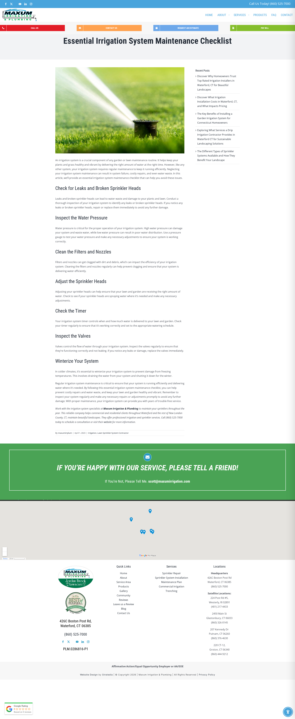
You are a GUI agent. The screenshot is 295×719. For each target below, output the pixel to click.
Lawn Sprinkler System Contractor (113, 433)
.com (169, 481)
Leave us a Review (123, 604)
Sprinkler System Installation (171, 577)
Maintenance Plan (171, 582)
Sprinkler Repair (171, 573)
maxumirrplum (65, 433)
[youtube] (77, 642)
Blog (123, 608)
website (108, 422)
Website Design (89, 674)
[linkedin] (82, 642)
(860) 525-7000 (75, 634)
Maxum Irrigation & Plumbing (120, 408)
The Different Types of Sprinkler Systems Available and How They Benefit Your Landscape (216, 156)
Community (123, 595)
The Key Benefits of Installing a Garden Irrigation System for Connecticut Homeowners (214, 118)
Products (123, 586)
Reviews (123, 600)
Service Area (123, 582)
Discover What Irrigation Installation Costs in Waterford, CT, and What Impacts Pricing (217, 102)
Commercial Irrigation (171, 586)
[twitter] (68, 642)
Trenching (171, 591)
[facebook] (63, 642)
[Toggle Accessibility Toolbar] (288, 712)
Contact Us (123, 613)
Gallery (124, 591)
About (123, 577)
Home (123, 573)
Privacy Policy (207, 674)
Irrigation (92, 433)
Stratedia (107, 674)
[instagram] (88, 642)
